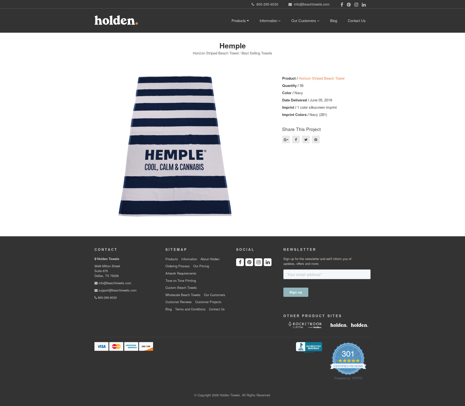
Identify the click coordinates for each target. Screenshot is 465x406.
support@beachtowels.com (117, 290)
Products (239, 20)
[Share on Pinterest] (316, 139)
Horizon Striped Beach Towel (321, 78)
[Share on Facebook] (296, 139)
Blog (333, 20)
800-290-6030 (107, 297)
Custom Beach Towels (181, 287)
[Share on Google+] (286, 139)
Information (269, 20)
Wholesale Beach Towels (183, 295)
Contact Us (357, 20)
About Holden (210, 259)
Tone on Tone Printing (180, 280)
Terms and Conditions (190, 309)
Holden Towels (108, 258)
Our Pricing (201, 266)
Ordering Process (177, 266)
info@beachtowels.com (114, 283)
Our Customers (304, 20)
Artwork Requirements (180, 273)
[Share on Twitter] (306, 139)
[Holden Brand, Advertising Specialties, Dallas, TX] (309, 347)
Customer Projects (208, 302)
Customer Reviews (178, 302)
